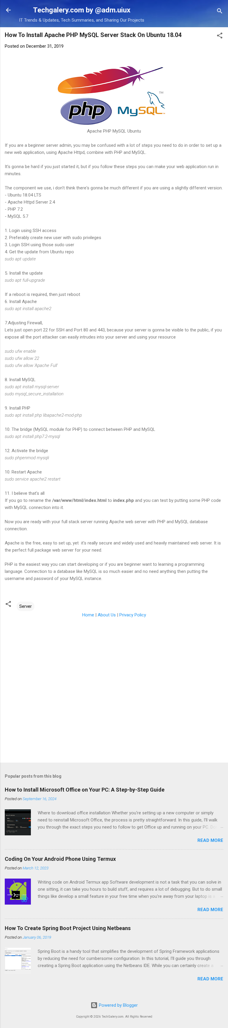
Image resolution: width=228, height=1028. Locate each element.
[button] (219, 36)
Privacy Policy (132, 615)
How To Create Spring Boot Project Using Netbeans (68, 928)
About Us (107, 615)
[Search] (219, 12)
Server (25, 606)
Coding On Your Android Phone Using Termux (60, 859)
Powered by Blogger (118, 1005)
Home (88, 615)
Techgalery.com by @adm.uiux (81, 10)
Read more (210, 840)
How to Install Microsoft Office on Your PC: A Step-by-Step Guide (84, 790)
